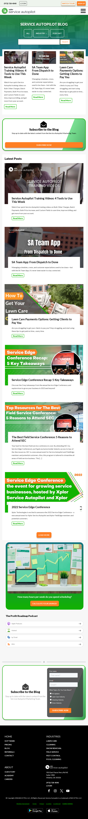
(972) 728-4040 (10, 3)
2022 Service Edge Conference (31, 507)
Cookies (48, 804)
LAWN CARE (51, 741)
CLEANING (50, 744)
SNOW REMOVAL (54, 748)
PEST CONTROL (53, 755)
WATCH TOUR (68, 3)
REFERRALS (9, 752)
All (28, 33)
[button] (48, 790)
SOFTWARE (10, 741)
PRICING (8, 744)
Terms (34, 804)
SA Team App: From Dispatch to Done (43, 71)
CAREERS (8, 779)
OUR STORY (10, 772)
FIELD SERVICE (52, 752)
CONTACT (9, 755)
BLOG (7, 748)
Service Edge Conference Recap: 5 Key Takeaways (43, 380)
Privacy (42, 804)
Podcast (57, 33)
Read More (10, 107)
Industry (40, 33)
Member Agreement (22, 804)
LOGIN (23, 3)
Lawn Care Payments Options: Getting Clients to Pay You (71, 72)
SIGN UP (81, 3)
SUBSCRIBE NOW (44, 145)
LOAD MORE (44, 535)
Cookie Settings (67, 804)
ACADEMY (9, 775)
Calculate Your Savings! (44, 603)
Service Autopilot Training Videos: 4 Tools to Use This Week (15, 72)
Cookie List (57, 804)
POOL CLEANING (53, 759)
